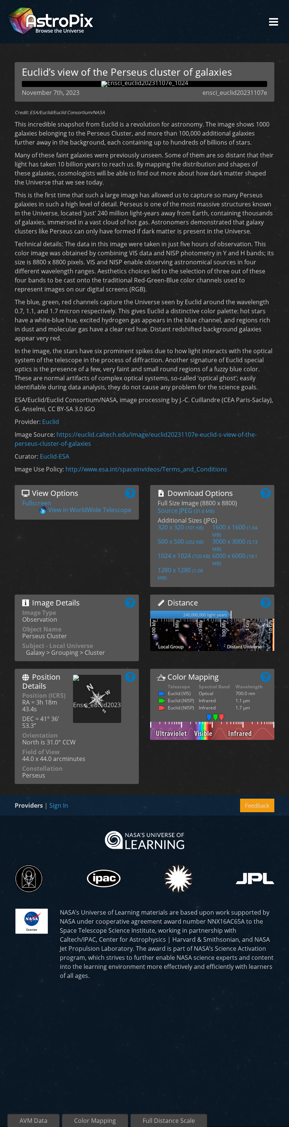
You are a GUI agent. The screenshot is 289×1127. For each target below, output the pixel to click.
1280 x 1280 (180, 573)
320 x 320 (181, 527)
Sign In (58, 805)
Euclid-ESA (54, 456)
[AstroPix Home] (50, 21)
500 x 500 (181, 541)
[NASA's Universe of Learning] (144, 839)
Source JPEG (186, 510)
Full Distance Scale (169, 1120)
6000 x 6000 (234, 559)
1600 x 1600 (234, 530)
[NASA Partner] (32, 920)
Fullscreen (36, 503)
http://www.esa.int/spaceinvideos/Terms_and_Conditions (146, 469)
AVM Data (33, 1120)
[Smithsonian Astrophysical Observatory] (178, 879)
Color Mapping (95, 1120)
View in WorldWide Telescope (89, 510)
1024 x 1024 (184, 556)
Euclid (50, 422)
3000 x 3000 (234, 544)
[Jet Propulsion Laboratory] (255, 878)
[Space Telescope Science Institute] (29, 879)
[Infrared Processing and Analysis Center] (103, 878)
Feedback (257, 805)
